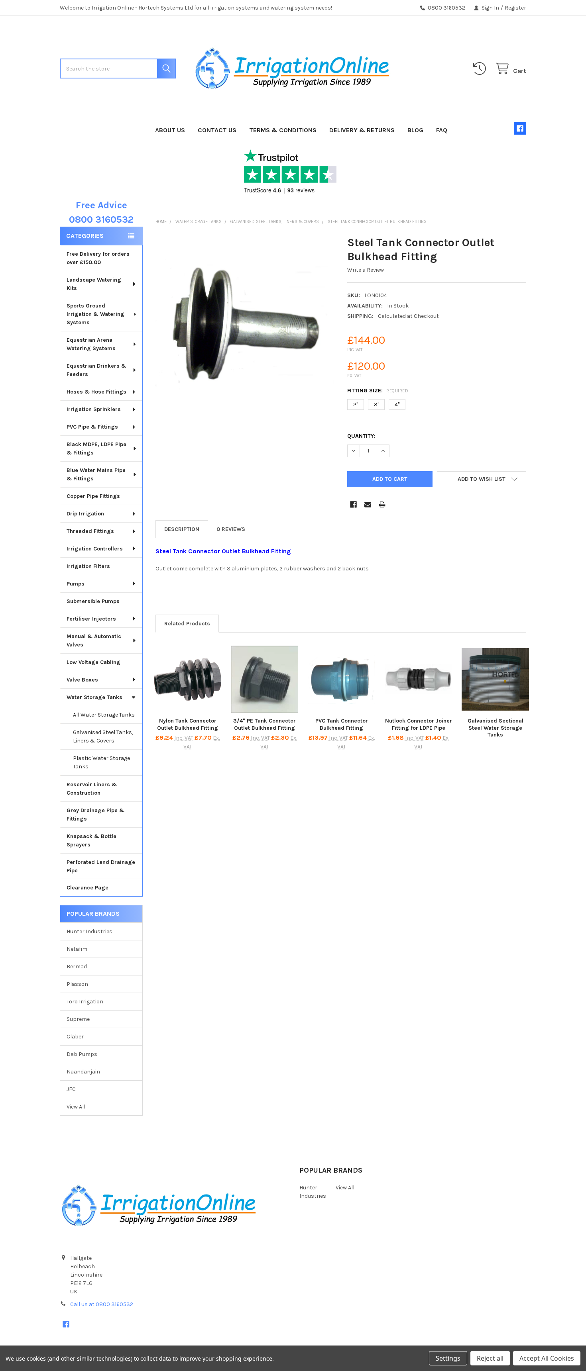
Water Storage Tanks (94, 697)
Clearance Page (87, 887)
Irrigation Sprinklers (94, 409)
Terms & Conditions (283, 130)
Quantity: (361, 436)
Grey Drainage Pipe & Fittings (95, 814)
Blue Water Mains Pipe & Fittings (96, 474)
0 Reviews (230, 529)
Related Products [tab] (187, 623)
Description (181, 529)
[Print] (382, 504)
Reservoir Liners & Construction (92, 788)
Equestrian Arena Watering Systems (91, 344)
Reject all (490, 1358)
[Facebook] (520, 128)
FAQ (441, 130)
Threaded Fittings (90, 531)
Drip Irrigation (85, 513)
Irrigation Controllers (95, 548)
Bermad (77, 966)
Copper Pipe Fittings (93, 496)
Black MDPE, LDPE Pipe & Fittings (96, 448)
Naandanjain (83, 1071)
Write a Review (365, 269)
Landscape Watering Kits (94, 284)
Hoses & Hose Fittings (96, 391)
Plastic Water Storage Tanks (101, 762)
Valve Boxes (82, 679)
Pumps (76, 583)
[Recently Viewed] (481, 69)
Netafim (77, 949)
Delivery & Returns (362, 130)
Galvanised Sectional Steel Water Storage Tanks (495, 727)
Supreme (78, 1019)
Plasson (77, 984)
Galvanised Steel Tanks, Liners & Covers (103, 736)
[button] (481, 479)
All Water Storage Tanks (104, 714)
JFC (71, 1089)
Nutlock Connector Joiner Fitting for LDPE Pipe (418, 724)
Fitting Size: (377, 390)
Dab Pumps (82, 1054)
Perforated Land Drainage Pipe (101, 866)
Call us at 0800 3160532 (101, 1304)
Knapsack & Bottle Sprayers (91, 840)
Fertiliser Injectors (91, 618)
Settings (448, 1358)
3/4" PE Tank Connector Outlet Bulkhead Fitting (264, 724)
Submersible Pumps (93, 601)
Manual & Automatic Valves (94, 640)
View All (76, 1106)
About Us (170, 130)
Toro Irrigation (85, 1001)
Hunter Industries (89, 931)
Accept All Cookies (546, 1358)
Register (515, 7)
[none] (244, 324)
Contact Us (217, 130)
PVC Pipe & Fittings (92, 426)
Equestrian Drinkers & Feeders (96, 370)
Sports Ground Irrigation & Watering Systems (95, 314)
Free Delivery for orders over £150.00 (98, 258)
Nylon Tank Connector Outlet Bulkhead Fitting (187, 724)
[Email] (368, 504)
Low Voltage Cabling (93, 662)
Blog (415, 130)
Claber (75, 1036)
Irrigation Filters (88, 566)
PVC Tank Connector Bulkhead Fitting (341, 724)
